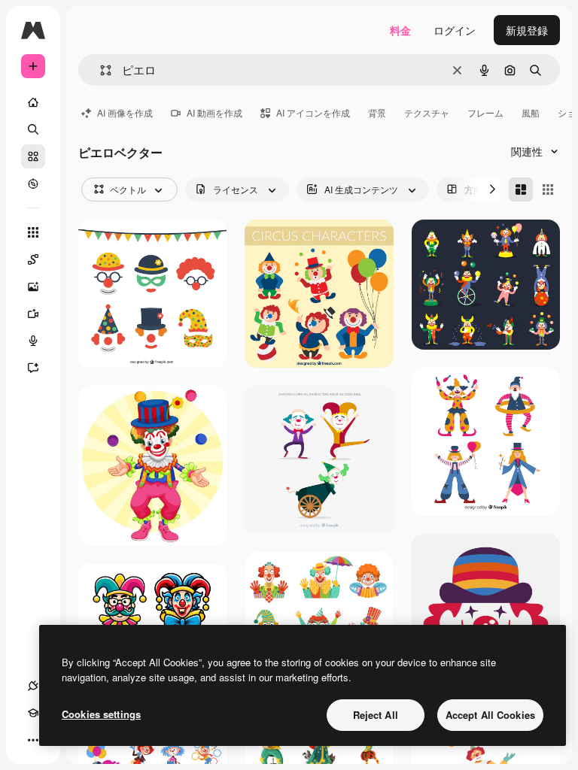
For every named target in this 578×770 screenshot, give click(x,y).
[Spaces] (33, 259)
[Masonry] (521, 189)
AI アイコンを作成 (313, 112)
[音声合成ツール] (33, 341)
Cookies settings (101, 714)
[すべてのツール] (33, 232)
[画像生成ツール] (33, 286)
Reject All (375, 715)
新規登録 (527, 30)
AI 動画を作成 (214, 112)
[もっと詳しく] (33, 183)
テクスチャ (426, 112)
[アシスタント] (33, 368)
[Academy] (33, 713)
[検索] (33, 129)
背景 (377, 112)
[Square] (548, 189)
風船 (531, 112)
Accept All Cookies (490, 715)
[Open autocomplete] (99, 70)
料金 (400, 30)
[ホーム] (33, 102)
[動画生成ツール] (33, 314)
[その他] (33, 740)
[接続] (33, 686)
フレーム (485, 112)
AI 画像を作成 (125, 112)
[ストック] (33, 156)
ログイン (455, 30)
